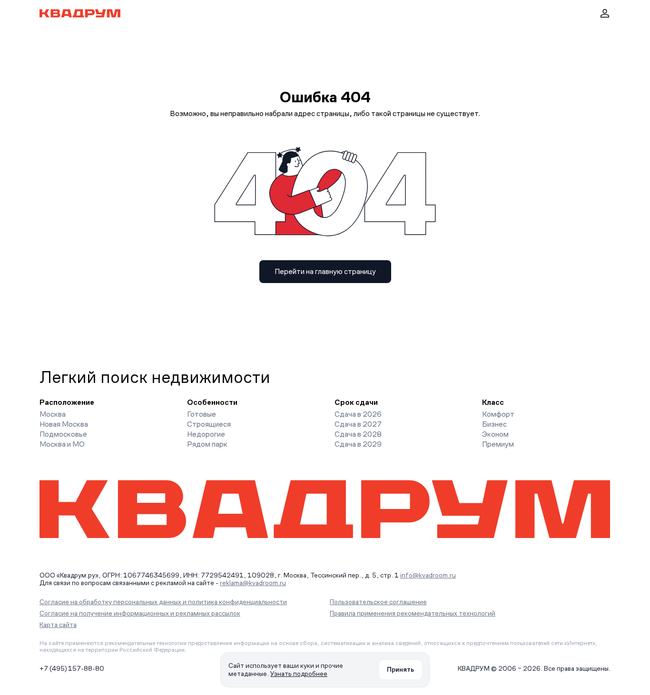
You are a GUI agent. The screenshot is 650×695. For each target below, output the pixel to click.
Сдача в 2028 (358, 434)
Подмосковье (63, 434)
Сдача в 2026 (358, 414)
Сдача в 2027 (358, 424)
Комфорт (498, 414)
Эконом (495, 434)
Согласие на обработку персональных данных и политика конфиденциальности (163, 602)
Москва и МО (62, 444)
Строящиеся (209, 424)
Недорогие (206, 434)
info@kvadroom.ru (428, 575)
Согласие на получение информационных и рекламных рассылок (139, 613)
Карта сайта (58, 624)
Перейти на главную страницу (325, 271)
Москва (52, 414)
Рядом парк (207, 444)
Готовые (201, 414)
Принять (400, 669)
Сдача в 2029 (358, 444)
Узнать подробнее (298, 673)
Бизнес (494, 424)
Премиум (498, 444)
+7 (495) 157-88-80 (71, 668)
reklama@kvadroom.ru (253, 583)
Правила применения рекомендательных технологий (412, 613)
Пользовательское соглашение (378, 602)
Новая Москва (63, 424)
